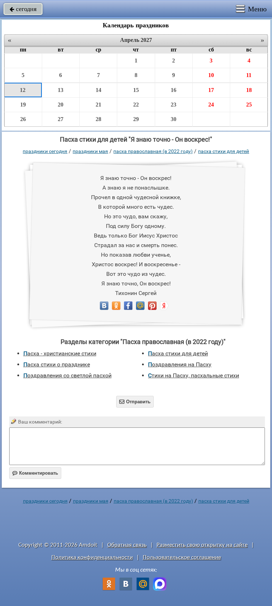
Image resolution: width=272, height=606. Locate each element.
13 (60, 90)
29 (136, 119)
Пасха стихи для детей (223, 151)
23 (173, 105)
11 (248, 75)
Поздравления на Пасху (179, 364)
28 (98, 119)
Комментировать (35, 473)
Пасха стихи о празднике (56, 364)
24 (211, 105)
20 (60, 105)
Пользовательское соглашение (182, 558)
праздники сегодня (45, 151)
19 (23, 105)
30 (173, 119)
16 (173, 90)
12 (23, 90)
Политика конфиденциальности (92, 558)
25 (249, 105)
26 (23, 119)
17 (211, 90)
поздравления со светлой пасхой (67, 375)
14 (98, 90)
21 (98, 105)
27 (60, 119)
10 (211, 75)
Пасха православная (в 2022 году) (153, 151)
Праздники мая (90, 151)
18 (249, 90)
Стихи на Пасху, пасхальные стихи (193, 375)
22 (136, 105)
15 (136, 90)
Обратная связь (127, 545)
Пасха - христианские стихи (59, 353)
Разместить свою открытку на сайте (202, 545)
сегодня (23, 8)
